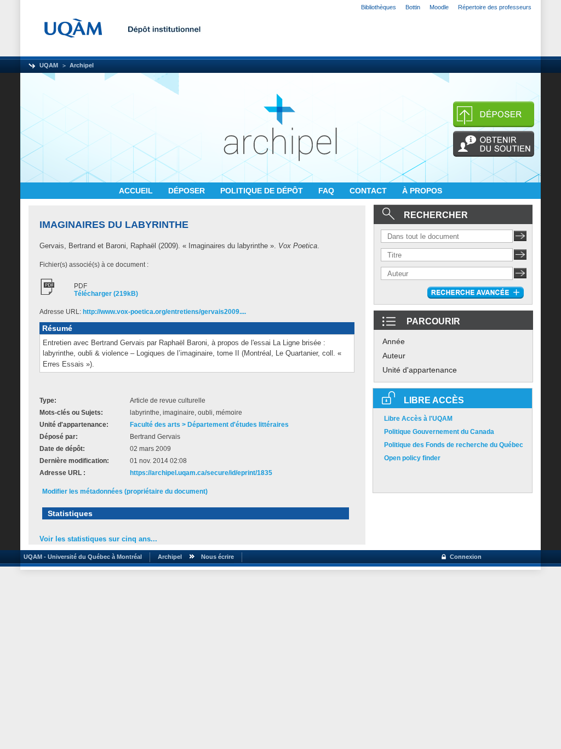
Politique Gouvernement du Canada (439, 432)
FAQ (327, 190)
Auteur (393, 355)
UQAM (48, 65)
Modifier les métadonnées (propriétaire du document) (125, 491)
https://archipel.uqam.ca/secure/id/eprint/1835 (201, 473)
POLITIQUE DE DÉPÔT (262, 190)
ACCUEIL (137, 190)
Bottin (412, 7)
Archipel (82, 65)
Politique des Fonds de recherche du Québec (453, 445)
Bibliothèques (378, 7)
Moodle (439, 7)
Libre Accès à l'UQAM (418, 418)
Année (393, 341)
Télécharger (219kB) (106, 294)
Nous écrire (217, 556)
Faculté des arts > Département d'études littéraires (209, 424)
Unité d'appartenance (419, 369)
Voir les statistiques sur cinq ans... (98, 539)
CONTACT (369, 190)
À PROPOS (422, 190)
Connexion (466, 556)
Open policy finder (412, 458)
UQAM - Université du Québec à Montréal (81, 556)
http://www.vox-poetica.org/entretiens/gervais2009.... (164, 312)
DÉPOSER (187, 190)
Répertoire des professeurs (494, 7)
